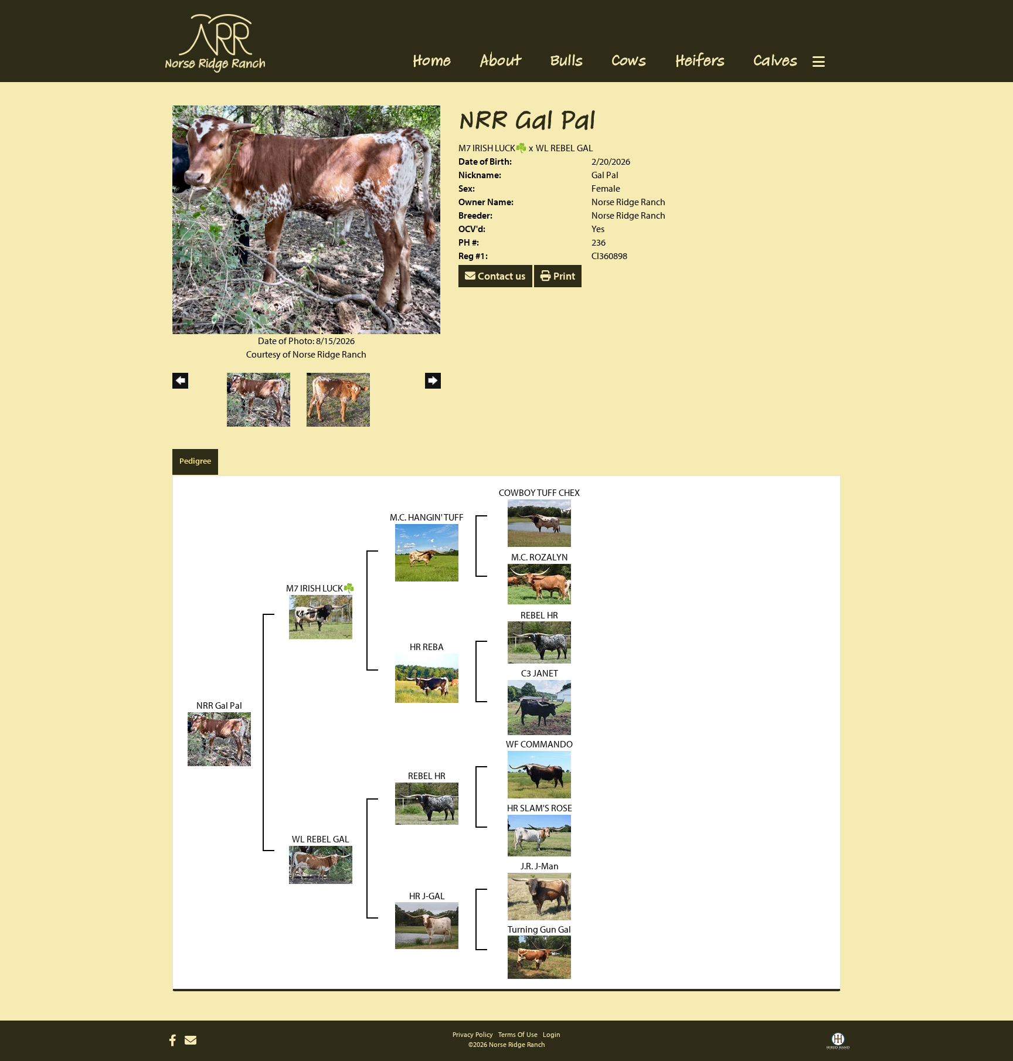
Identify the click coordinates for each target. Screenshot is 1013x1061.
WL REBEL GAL (564, 148)
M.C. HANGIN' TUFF (427, 517)
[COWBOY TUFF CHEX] (539, 522)
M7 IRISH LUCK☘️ (492, 148)
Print (563, 276)
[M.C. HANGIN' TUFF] (426, 551)
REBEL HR (539, 615)
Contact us (500, 276)
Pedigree (195, 460)
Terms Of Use (518, 1034)
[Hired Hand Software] (838, 1045)
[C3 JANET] (539, 706)
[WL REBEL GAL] (320, 863)
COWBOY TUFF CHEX (539, 492)
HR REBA (427, 646)
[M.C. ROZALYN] (539, 583)
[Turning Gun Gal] (539, 956)
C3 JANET (539, 673)
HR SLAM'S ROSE (539, 808)
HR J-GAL (427, 896)
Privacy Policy (473, 1034)
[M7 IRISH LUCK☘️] (320, 616)
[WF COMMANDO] (539, 773)
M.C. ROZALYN (539, 557)
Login (551, 1034)
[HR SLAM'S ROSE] (539, 834)
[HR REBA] (426, 677)
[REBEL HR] (539, 641)
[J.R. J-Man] (539, 895)
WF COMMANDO (539, 744)
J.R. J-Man (540, 866)
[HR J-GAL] (426, 924)
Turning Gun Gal (539, 929)
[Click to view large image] (306, 219)
